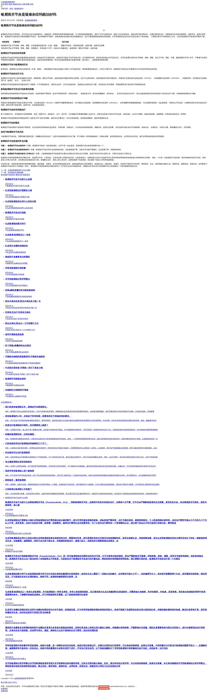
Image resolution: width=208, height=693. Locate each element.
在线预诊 (4, 689)
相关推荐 (4, 175)
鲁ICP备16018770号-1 (9, 682)
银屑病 (15, 4)
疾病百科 (11, 175)
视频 (27, 4)
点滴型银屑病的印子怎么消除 (19, 170)
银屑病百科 (18, 9)
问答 (31, 4)
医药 (6, 4)
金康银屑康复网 (31, 20)
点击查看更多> (6, 402)
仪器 (24, 4)
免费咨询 (4, 691)
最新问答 (19, 175)
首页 (2, 4)
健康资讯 (26, 175)
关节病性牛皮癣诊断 (15, 172)
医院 (10, 4)
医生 (20, 4)
